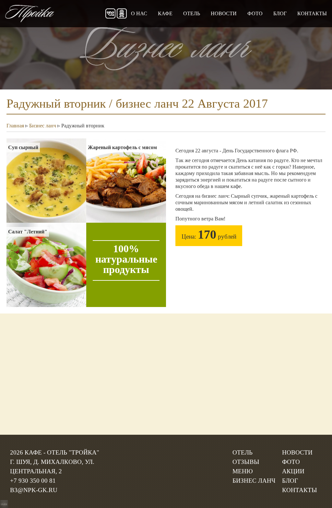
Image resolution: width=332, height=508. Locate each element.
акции (293, 471)
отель (191, 13)
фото (255, 13)
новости (224, 13)
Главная (15, 125)
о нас (139, 13)
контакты (312, 13)
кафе (165, 13)
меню (242, 471)
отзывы (245, 461)
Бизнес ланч (42, 125)
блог (280, 13)
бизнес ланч (253, 480)
